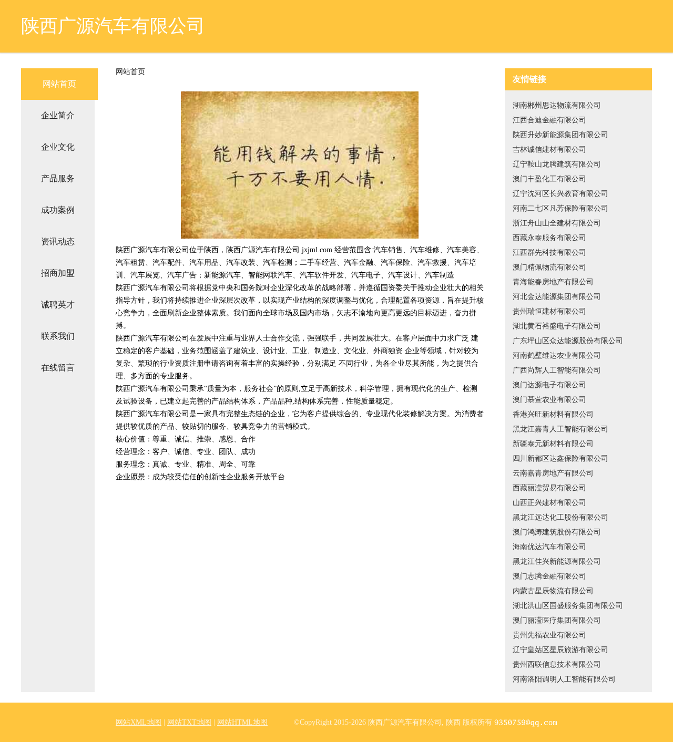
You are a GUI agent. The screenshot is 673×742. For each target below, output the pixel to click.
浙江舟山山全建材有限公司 (557, 223)
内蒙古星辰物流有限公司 (553, 591)
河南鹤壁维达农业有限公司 (557, 355)
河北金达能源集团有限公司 (557, 297)
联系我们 (58, 336)
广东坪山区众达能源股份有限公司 (568, 341)
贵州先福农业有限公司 (549, 635)
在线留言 (58, 367)
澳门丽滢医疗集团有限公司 (557, 620)
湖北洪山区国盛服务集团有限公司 (568, 606)
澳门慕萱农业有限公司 (549, 400)
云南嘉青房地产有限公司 (553, 473)
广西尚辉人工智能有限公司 (557, 370)
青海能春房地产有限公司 (553, 282)
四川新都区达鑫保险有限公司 (560, 458)
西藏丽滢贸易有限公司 (549, 488)
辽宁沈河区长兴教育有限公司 (560, 194)
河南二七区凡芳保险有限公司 (560, 208)
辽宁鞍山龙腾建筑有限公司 (557, 164)
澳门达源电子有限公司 (549, 385)
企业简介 (58, 115)
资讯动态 (58, 241)
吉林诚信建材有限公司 (549, 149)
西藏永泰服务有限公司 (549, 238)
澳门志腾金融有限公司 (549, 576)
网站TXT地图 (189, 722)
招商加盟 (58, 273)
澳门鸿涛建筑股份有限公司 (557, 532)
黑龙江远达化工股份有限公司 (560, 517)
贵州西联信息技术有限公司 (557, 664)
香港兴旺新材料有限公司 (553, 414)
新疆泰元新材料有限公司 (553, 444)
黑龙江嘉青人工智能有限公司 (560, 429)
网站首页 (59, 83)
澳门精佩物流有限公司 (549, 267)
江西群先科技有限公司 (549, 252)
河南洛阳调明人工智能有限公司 (564, 679)
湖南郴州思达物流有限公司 (557, 105)
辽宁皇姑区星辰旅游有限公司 (560, 650)
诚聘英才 (58, 304)
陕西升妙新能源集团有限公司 (560, 135)
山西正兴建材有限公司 (549, 503)
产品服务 (58, 178)
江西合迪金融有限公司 (549, 120)
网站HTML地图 (242, 722)
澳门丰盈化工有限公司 (549, 179)
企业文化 (58, 146)
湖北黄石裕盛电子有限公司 (557, 326)
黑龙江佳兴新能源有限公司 (557, 561)
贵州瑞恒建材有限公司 (549, 311)
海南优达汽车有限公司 (549, 547)
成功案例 (58, 209)
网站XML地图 (138, 722)
